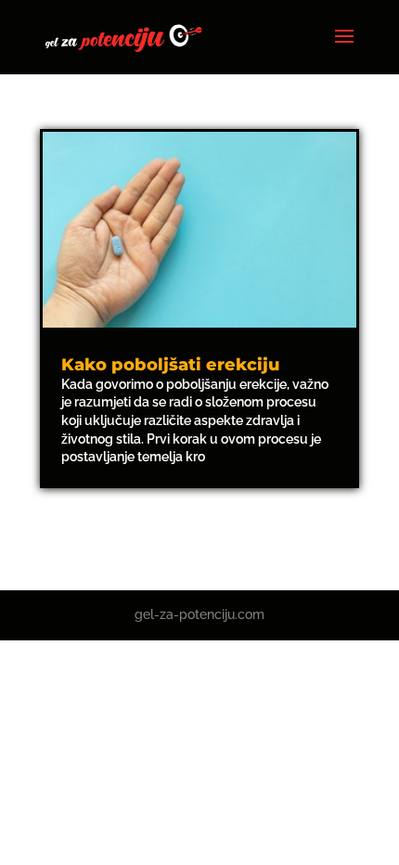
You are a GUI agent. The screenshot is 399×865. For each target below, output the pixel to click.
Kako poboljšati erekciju (170, 365)
